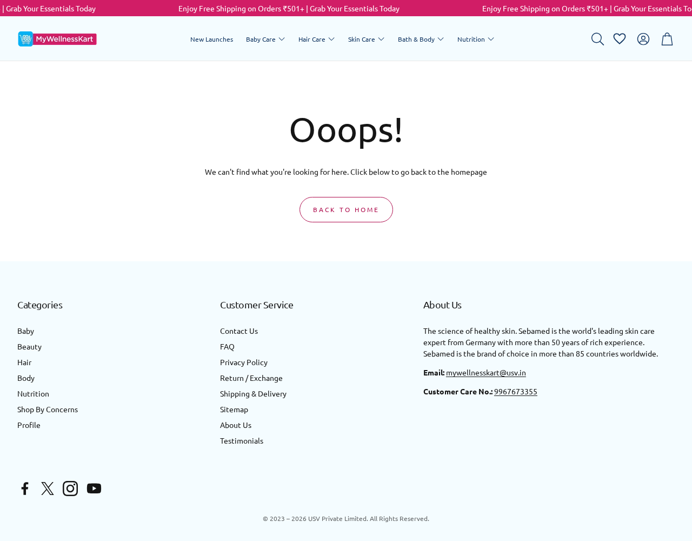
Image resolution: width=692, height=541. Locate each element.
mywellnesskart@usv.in (486, 372)
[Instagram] (70, 488)
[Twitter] (47, 488)
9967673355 (515, 391)
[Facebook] (24, 488)
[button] (596, 39)
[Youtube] (94, 488)
